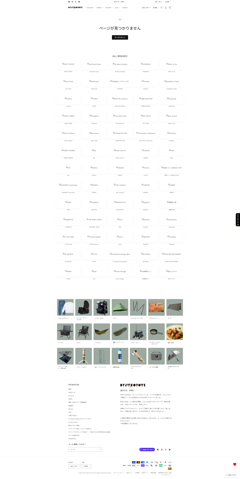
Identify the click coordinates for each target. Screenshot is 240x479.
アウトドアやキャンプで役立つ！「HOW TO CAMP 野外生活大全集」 (89, 432)
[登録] (100, 449)
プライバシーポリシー (118, 472)
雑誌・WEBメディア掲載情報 (77, 402)
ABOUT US (71, 392)
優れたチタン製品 (73, 425)
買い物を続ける (120, 37)
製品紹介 (71, 406)
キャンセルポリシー (167, 474)
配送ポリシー (145, 472)
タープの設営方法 (73, 435)
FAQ (69, 412)
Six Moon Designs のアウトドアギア (79, 419)
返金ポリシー (129, 472)
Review (70, 409)
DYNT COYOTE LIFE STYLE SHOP (91, 473)
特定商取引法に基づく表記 (165, 472)
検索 (69, 389)
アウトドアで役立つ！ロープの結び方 (80, 429)
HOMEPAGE (72, 439)
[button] (90, 8)
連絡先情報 (153, 472)
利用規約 (137, 472)
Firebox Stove (72, 422)
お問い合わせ (72, 415)
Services (71, 396)
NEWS (70, 399)
